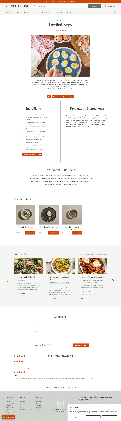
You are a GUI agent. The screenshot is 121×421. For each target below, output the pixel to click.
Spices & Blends (11, 12)
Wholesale (9, 410)
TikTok (38, 410)
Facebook (39, 401)
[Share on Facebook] (54, 96)
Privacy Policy (92, 412)
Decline (109, 417)
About (8, 401)
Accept (93, 417)
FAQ (21, 405)
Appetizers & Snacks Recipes (87, 254)
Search (94, 6)
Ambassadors (10, 407)
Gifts (68, 12)
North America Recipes (101, 254)
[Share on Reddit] (63, 96)
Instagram (39, 403)
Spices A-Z (44, 12)
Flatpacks (57, 12)
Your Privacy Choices (26, 410)
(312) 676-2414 (60, 411)
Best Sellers (30, 12)
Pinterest (39, 407)
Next (112, 280)
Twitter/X (39, 405)
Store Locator (10, 403)
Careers (8, 405)
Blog (7, 414)
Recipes (113, 12)
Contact (22, 401)
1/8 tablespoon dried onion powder (34, 139)
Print (71, 96)
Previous (8, 280)
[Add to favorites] (16, 206)
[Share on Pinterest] (49, 96)
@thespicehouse (69, 387)
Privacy (22, 407)
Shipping (23, 403)
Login (114, 6)
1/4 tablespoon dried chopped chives (35, 134)
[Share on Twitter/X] (58, 96)
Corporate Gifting (11, 412)
